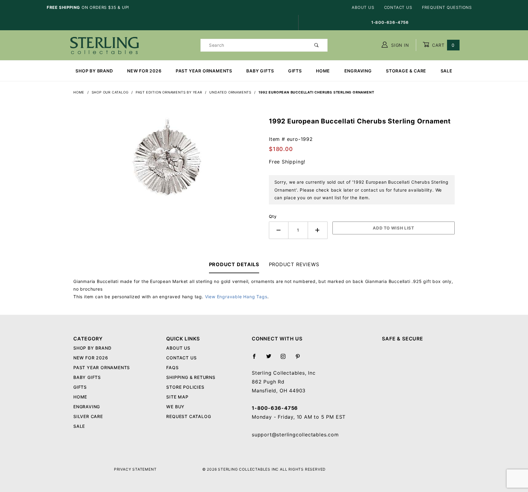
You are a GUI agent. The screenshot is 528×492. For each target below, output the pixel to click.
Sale (447, 70)
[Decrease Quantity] (278, 230)
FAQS (172, 367)
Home (323, 70)
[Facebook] (257, 359)
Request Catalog (188, 416)
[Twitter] (271, 359)
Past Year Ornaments (204, 70)
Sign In (399, 45)
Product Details (234, 264)
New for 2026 (144, 70)
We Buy (175, 406)
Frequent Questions (447, 7)
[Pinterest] (300, 359)
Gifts (295, 70)
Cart (443, 45)
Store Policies (185, 387)
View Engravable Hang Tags (236, 296)
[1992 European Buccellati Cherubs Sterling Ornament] (166, 161)
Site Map (177, 396)
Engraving (358, 70)
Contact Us (398, 7)
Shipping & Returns (190, 377)
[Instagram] (285, 359)
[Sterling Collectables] (104, 44)
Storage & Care (406, 70)
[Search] (316, 45)
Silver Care (88, 416)
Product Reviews (294, 264)
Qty (273, 216)
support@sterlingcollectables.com (295, 434)
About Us (363, 7)
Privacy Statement (135, 469)
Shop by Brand (94, 70)
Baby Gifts (260, 70)
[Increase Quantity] (318, 230)
